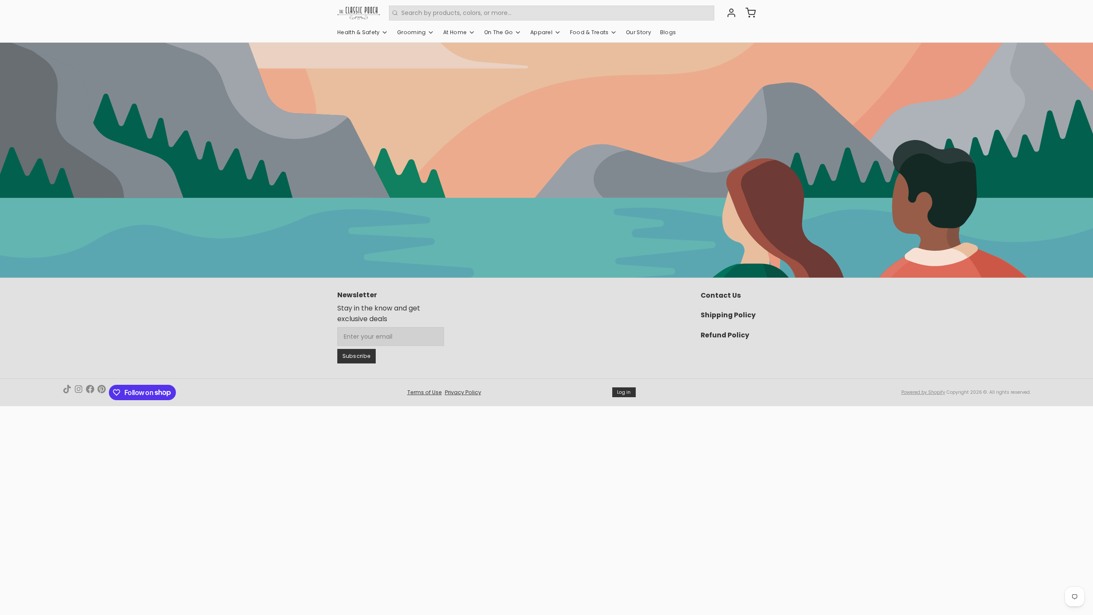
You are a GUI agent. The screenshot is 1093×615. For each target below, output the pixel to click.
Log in (624, 392)
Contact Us (721, 295)
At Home (455, 32)
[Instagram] (78, 392)
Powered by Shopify (923, 392)
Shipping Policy (728, 315)
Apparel (541, 32)
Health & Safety (358, 32)
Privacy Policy (463, 392)
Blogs (668, 32)
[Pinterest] (101, 392)
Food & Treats (589, 32)
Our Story (638, 32)
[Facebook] (90, 392)
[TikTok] (67, 392)
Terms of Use (424, 392)
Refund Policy (725, 335)
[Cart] (747, 13)
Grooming (411, 32)
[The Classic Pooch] (358, 13)
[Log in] (728, 13)
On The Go (498, 32)
